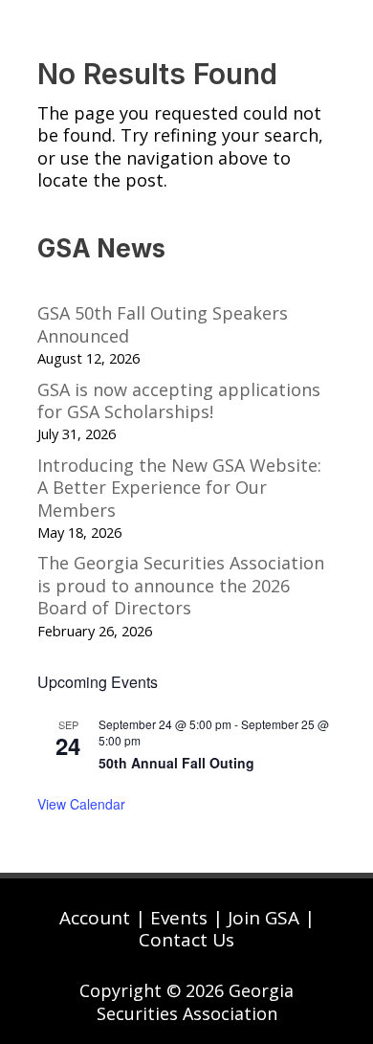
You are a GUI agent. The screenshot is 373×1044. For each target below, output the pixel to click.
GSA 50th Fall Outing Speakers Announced (162, 323)
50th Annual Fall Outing (176, 762)
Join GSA (263, 917)
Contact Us (186, 939)
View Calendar (81, 803)
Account (94, 917)
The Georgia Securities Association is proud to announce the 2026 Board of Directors (180, 585)
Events (179, 917)
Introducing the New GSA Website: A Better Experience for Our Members (179, 488)
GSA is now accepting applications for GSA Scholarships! (178, 400)
